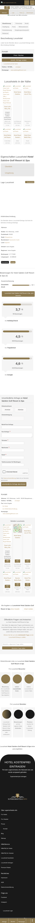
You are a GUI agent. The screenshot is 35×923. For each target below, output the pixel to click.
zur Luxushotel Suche (2, 7)
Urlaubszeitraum (7, 406)
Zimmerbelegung (7, 414)
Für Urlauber (4, 819)
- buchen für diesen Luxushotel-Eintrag (29, 726)
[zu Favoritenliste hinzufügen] (2, 16)
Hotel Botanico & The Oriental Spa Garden (27, 93)
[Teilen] (28, 920)
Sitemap (3, 838)
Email (3, 454)
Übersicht (4, 12)
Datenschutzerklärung (9, 478)
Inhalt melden (28, 609)
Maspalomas (8, 237)
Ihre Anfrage (5, 431)
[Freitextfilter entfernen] (27, 3)
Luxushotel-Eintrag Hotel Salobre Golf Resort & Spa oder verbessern (6, 728)
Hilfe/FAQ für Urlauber (7, 853)
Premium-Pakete (6, 867)
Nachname (5, 447)
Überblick (8, 166)
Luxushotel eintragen (7, 862)
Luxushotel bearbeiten (7, 858)
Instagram (4, 902)
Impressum (4, 877)
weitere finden (17, 689)
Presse (3, 824)
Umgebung (9, 173)
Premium (31, 83)
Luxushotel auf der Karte (10, 64)
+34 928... (10, 67)
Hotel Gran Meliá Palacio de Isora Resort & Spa (27, 136)
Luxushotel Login (8, 910)
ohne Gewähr (15, 609)
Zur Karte (5, 506)
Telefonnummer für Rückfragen (11, 462)
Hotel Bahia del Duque (7, 136)
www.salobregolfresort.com (18, 70)
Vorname (4, 440)
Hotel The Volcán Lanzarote (27, 579)
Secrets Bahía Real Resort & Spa (17, 579)
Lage (13, 12)
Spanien (7, 242)
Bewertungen (31, 12)
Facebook (4, 897)
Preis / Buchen (18, 55)
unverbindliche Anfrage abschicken (13, 484)
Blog (2, 833)
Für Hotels (4, 814)
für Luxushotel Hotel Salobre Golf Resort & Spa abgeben (5, 691)
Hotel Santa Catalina (17, 93)
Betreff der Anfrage (7, 424)
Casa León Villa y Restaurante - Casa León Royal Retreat (7, 108)
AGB (2, 882)
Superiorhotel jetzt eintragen (18, 776)
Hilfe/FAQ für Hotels (6, 848)
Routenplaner (30, 182)
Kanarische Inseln (14, 240)
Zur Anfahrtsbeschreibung (10, 509)
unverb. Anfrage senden (18, 60)
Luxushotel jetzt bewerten (19, 294)
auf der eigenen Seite (18, 725)
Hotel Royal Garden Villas (17, 136)
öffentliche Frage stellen (18, 648)
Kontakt (13, 262)
